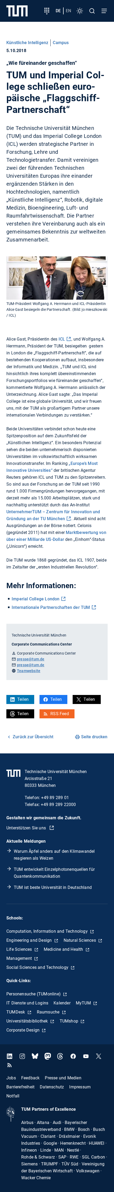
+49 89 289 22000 (58, 804)
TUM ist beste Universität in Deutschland (53, 887)
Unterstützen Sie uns (26, 827)
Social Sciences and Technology (37, 967)
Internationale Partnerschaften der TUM (51, 607)
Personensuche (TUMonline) (34, 993)
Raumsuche (49, 1012)
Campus (61, 42)
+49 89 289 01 (55, 797)
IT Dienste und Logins (27, 1003)
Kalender (62, 1003)
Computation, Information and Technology (47, 931)
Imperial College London (36, 598)
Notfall (12, 1095)
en (68, 10)
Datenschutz (52, 1086)
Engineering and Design (29, 940)
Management (19, 958)
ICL (62, 339)
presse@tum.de (31, 659)
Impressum (80, 1086)
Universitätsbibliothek (27, 1021)
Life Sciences (19, 949)
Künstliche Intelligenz (27, 42)
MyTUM (84, 1003)
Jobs (11, 1077)
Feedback (30, 1077)
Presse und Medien (63, 1077)
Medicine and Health (64, 949)
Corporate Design (23, 1030)
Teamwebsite (28, 671)
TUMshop (70, 1021)
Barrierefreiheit (20, 1086)
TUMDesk (16, 1012)
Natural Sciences (80, 940)
